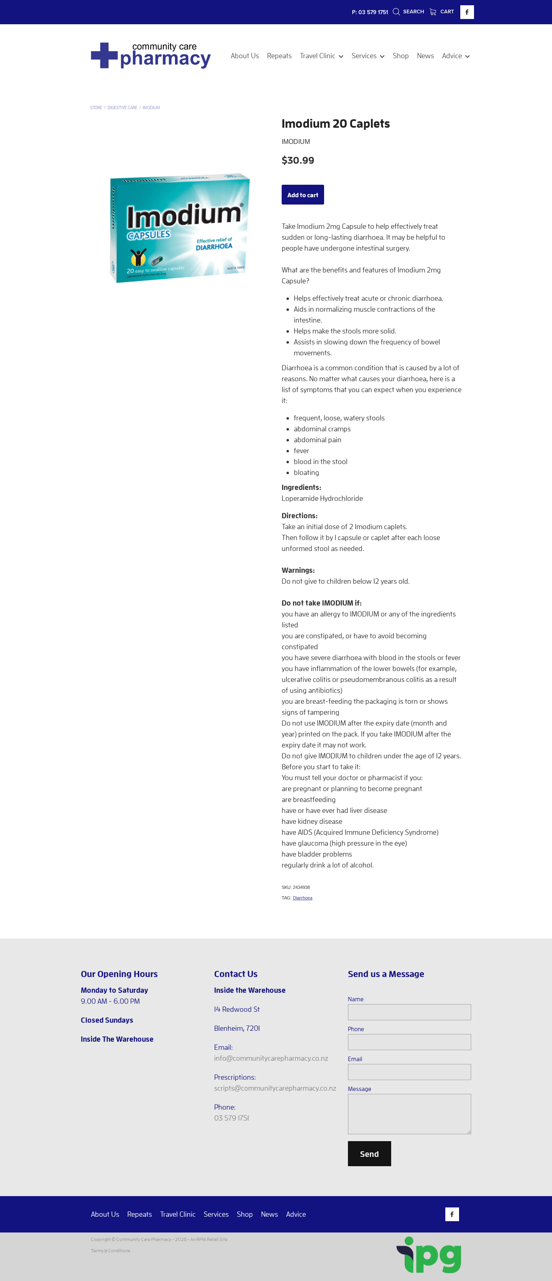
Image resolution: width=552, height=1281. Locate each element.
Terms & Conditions (110, 1250)
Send (369, 1154)
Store (96, 107)
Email (355, 1059)
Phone (356, 1029)
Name (356, 999)
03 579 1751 (231, 1118)
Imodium (151, 107)
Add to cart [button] (302, 194)
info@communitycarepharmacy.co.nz (271, 1058)
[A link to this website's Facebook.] (467, 12)
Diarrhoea (302, 897)
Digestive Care (122, 107)
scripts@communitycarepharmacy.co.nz (275, 1088)
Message (359, 1089)
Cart (446, 11)
